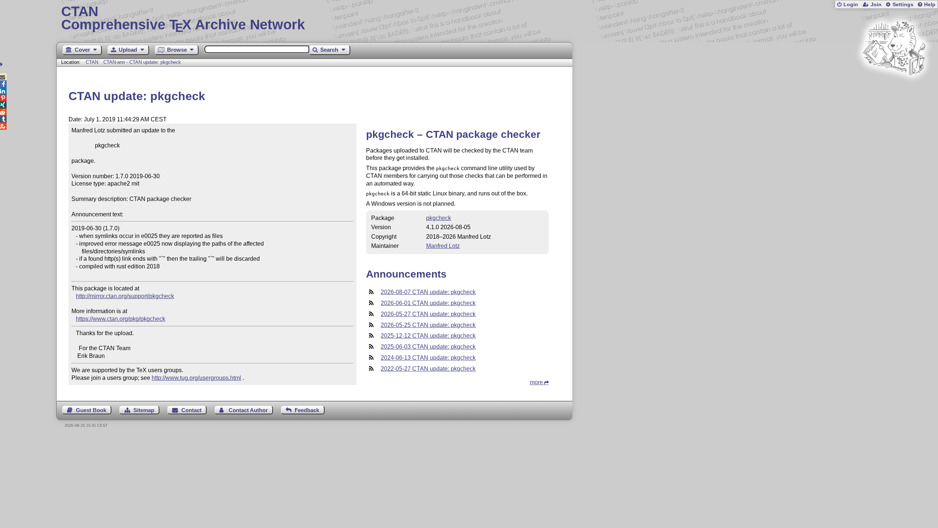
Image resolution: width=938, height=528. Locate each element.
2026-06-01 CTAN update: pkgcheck (428, 303)
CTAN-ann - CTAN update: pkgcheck (142, 62)
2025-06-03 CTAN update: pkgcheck (428, 347)
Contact (191, 410)
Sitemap (143, 410)
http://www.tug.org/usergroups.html (196, 378)
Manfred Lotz (443, 246)
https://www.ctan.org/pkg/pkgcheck (120, 319)
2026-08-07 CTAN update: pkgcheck (428, 292)
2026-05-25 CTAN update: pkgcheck (428, 325)
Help (929, 4)
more (536, 382)
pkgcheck (438, 218)
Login (850, 4)
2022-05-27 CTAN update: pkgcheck (428, 369)
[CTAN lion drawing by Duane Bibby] (894, 89)
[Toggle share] (2, 64)
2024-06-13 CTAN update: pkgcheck (428, 358)
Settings (903, 4)
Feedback (307, 410)
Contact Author (248, 410)
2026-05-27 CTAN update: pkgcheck (428, 314)
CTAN (92, 62)
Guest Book (91, 410)
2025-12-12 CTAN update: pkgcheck (428, 336)
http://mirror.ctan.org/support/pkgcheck (125, 296)
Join (876, 4)
